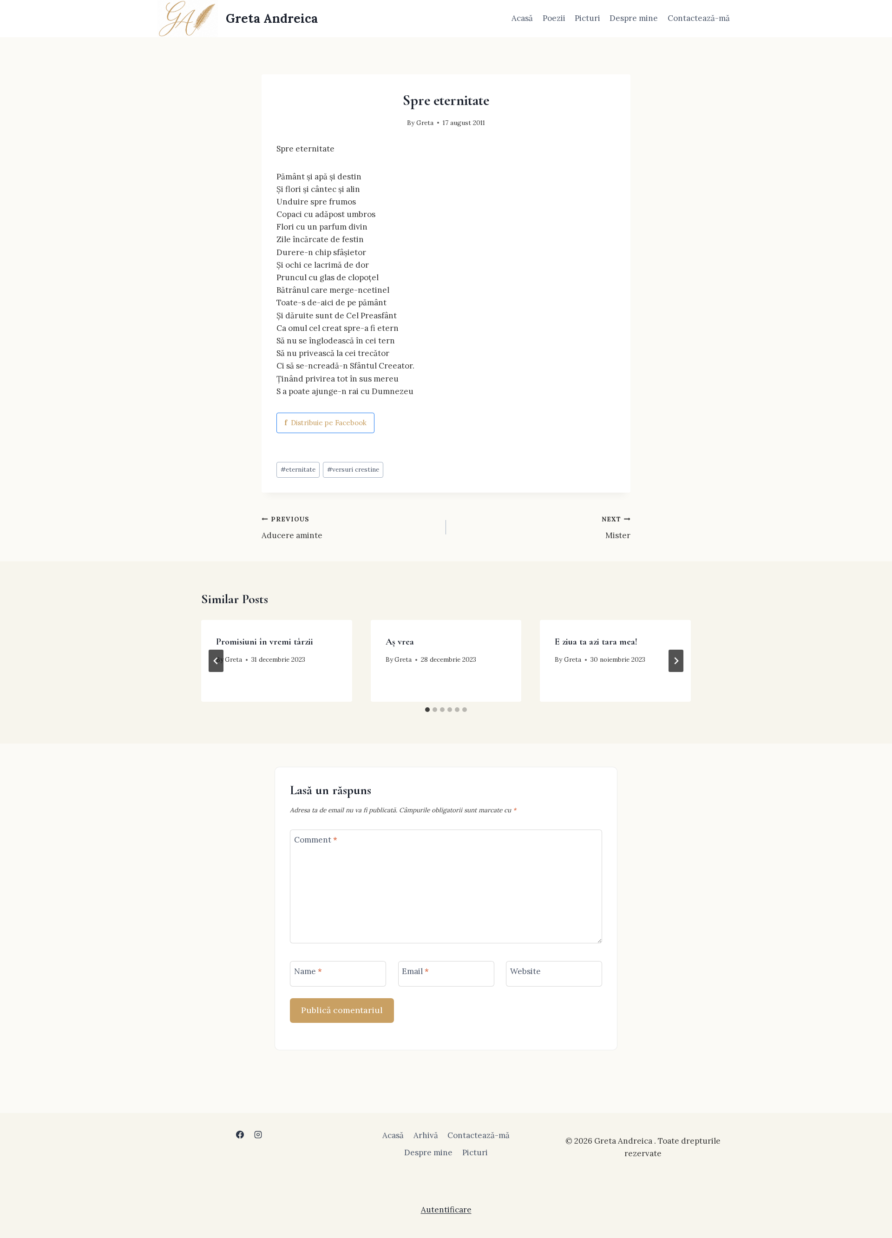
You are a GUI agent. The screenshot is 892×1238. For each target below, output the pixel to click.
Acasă (522, 18)
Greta (424, 123)
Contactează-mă (699, 18)
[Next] (676, 661)
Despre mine (634, 18)
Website (525, 971)
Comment (315, 840)
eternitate (298, 469)
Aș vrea (400, 641)
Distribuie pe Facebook (325, 422)
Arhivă (425, 1135)
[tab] (427, 709)
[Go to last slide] (216, 661)
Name (308, 971)
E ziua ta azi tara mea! (596, 641)
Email (415, 971)
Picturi (587, 18)
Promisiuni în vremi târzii (264, 641)
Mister (616, 527)
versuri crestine (353, 469)
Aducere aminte (292, 527)
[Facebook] (240, 1135)
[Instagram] (258, 1135)
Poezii (554, 18)
